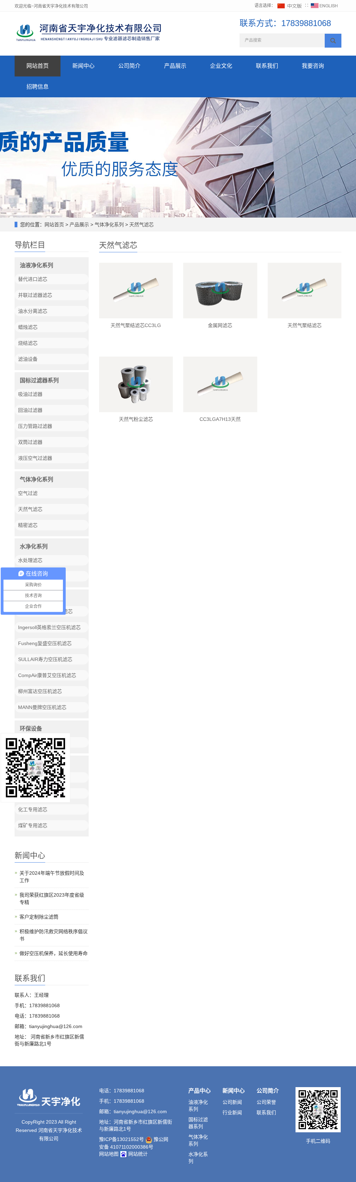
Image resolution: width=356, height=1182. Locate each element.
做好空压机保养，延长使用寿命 (53, 953)
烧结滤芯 (28, 343)
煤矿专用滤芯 (32, 825)
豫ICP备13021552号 (121, 1139)
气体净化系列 (109, 224)
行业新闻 (232, 1112)
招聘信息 (37, 87)
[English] (324, 5)
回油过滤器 (30, 410)
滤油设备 (28, 359)
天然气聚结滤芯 (305, 325)
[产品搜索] (333, 41)
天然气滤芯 (141, 224)
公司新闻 (232, 1102)
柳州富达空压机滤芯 (40, 691)
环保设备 (31, 729)
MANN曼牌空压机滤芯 (42, 707)
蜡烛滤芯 (28, 327)
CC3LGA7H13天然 (220, 419)
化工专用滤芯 (32, 809)
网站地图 (109, 1154)
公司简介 (129, 66)
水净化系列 (34, 546)
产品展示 (175, 66)
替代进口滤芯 (32, 279)
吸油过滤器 (30, 394)
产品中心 (199, 1091)
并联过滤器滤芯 (35, 295)
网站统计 (138, 1154)
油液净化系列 (36, 265)
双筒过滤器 (30, 442)
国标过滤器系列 (39, 380)
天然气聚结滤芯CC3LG (136, 325)
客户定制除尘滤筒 (38, 917)
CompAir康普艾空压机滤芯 (47, 675)
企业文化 (221, 66)
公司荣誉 (266, 1102)
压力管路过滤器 (35, 426)
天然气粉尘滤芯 (136, 419)
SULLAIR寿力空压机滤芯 (45, 659)
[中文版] (290, 5)
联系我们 (267, 66)
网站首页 (37, 66)
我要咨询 (313, 66)
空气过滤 (28, 493)
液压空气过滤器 (35, 458)
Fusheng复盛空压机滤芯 (45, 643)
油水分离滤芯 (32, 311)
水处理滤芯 (30, 560)
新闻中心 (83, 66)
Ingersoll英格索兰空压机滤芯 (49, 627)
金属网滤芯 (220, 325)
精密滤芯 (28, 525)
